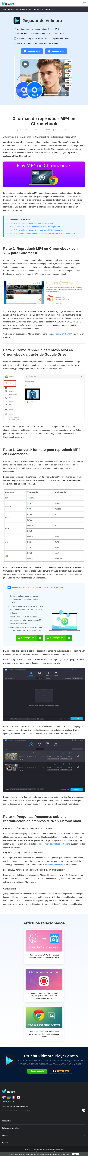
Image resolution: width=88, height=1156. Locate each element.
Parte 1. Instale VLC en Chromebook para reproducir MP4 (31, 223)
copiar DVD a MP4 (64, 334)
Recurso (11, 9)
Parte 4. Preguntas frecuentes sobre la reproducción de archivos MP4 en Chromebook (42, 234)
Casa (4, 9)
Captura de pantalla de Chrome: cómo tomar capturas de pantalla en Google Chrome (44, 1034)
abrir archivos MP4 (57, 865)
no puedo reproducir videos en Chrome (53, 844)
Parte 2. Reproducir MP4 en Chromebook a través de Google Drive (34, 227)
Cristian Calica (25, 130)
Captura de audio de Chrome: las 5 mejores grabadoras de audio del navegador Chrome (44, 995)
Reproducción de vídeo (23, 9)
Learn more (65, 1154)
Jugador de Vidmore (42, 20)
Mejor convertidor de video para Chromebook (37, 587)
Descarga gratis (33, 51)
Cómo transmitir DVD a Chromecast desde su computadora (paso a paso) (44, 956)
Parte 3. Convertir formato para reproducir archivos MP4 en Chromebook (36, 230)
